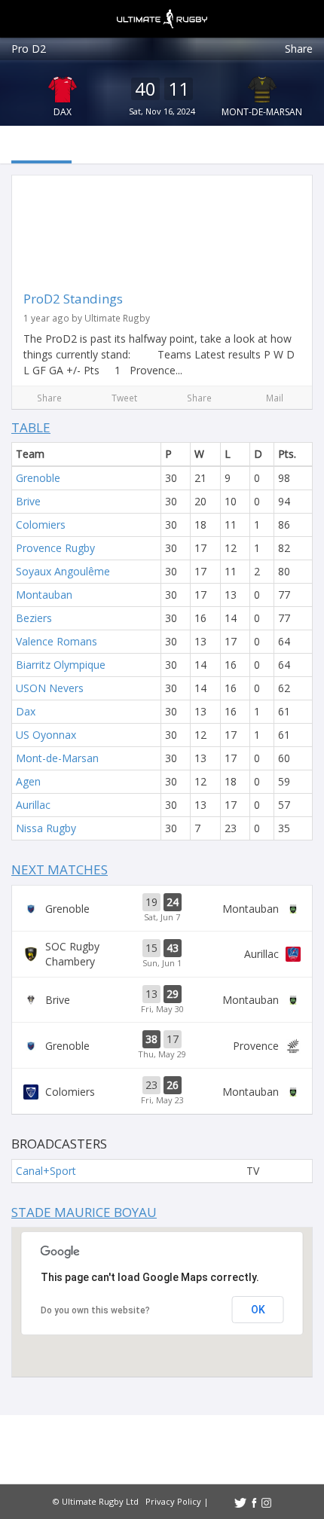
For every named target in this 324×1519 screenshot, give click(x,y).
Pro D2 (28, 48)
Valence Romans (56, 641)
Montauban (44, 594)
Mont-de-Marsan (262, 111)
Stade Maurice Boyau (84, 1212)
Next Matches (59, 869)
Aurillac (33, 805)
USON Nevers (50, 688)
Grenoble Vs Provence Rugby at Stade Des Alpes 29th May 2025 (162, 1045)
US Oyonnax (46, 734)
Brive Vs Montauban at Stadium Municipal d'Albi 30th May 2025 (162, 1000)
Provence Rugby (55, 548)
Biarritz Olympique (60, 664)
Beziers (34, 618)
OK (258, 1310)
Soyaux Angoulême (63, 571)
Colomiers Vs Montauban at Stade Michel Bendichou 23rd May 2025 (162, 1091)
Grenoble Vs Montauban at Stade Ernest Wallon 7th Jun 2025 (162, 908)
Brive (28, 501)
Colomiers (41, 524)
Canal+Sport (46, 1171)
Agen (28, 781)
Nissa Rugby (46, 828)
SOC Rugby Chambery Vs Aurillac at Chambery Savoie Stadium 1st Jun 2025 (162, 954)
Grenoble (38, 478)
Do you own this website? (95, 1310)
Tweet (124, 398)
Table (30, 427)
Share (299, 48)
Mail (274, 398)
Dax (62, 111)
